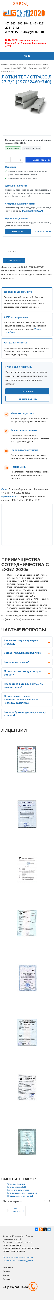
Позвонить (18, 231)
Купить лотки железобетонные (22, 1192)
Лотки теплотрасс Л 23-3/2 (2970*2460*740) (18, 1209)
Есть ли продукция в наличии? (22, 653)
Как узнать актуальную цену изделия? (21, 642)
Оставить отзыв (14, 260)
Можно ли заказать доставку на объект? (23, 673)
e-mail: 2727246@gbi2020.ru (24, 32)
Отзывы (11, 251)
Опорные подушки (16, 1183)
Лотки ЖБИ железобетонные (29, 64)
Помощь (7, 1278)
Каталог (13, 64)
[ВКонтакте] (36, 1229)
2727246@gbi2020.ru (32, 210)
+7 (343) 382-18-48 (18, 23)
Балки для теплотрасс (18, 1189)
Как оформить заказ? (17, 662)
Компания (8, 1267)
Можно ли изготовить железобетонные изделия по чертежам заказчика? (21, 699)
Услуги (6, 1275)
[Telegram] (49, 1229)
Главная (4, 64)
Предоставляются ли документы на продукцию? (24, 685)
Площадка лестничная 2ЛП (20, 1195)
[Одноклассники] (41, 1229)
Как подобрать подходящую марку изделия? (25, 713)
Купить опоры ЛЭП (16, 1186)
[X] (45, 1229)
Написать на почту (27, 398)
